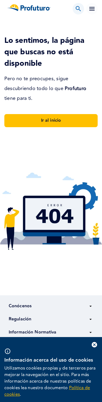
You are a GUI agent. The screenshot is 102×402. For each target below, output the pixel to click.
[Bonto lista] (78, 8)
